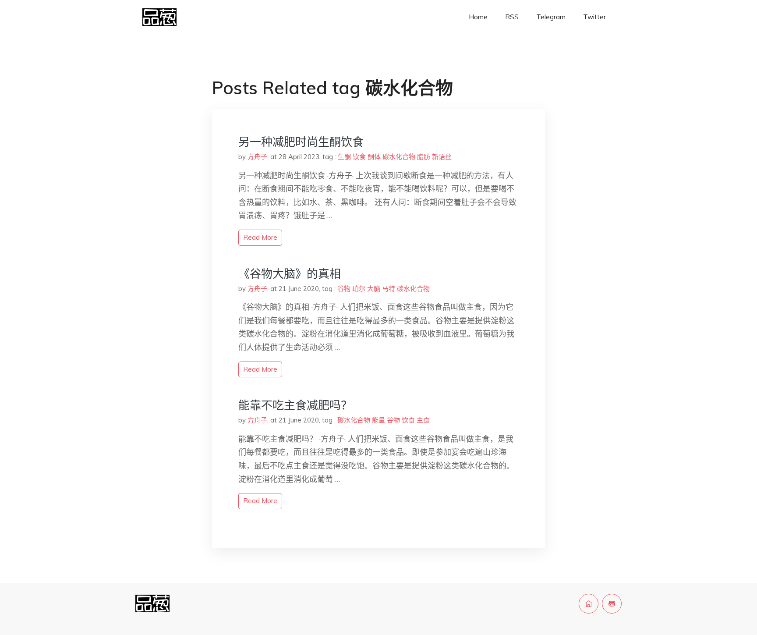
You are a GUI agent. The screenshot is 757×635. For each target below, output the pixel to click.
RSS (512, 17)
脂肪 (423, 157)
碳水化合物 (398, 157)
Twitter (594, 17)
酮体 (374, 157)
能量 (378, 420)
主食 (423, 420)
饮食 (359, 157)
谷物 (343, 288)
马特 (388, 288)
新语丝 (442, 157)
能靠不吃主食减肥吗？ (295, 405)
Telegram (551, 17)
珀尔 (358, 288)
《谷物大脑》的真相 (289, 273)
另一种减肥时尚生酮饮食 (301, 142)
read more (260, 237)
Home (478, 17)
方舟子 (257, 157)
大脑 (373, 288)
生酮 (344, 157)
